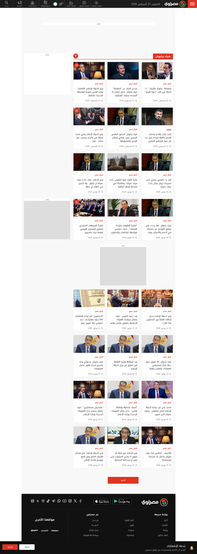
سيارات (131, 530)
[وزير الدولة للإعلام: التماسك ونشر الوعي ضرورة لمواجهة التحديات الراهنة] (89, 71)
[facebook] (80, 501)
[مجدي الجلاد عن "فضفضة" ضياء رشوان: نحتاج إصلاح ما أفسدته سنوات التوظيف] (123, 71)
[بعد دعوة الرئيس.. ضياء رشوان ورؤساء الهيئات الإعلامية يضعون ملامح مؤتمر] (123, 298)
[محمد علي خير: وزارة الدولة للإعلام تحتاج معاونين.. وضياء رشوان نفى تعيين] (157, 389)
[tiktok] (48, 501)
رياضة (165, 530)
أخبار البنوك (129, 520)
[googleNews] (32, 501)
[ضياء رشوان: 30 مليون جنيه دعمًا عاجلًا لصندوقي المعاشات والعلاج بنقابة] (157, 344)
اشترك (10, 547)
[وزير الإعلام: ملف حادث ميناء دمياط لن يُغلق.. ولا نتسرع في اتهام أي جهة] (89, 162)
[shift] (34, 531)
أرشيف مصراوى (84, 5)
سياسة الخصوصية (90, 535)
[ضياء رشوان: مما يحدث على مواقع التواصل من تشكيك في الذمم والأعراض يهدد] (157, 208)
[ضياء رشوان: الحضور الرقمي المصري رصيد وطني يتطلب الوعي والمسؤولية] (123, 116)
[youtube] (64, 501)
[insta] (70, 501)
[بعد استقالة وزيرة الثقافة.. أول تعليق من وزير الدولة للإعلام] (123, 344)
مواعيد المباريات (96, 5)
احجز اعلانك (93, 530)
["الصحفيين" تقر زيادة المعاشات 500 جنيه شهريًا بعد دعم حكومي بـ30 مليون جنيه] (89, 298)
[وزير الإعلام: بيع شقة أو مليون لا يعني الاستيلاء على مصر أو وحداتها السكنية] (123, 435)
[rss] (37, 501)
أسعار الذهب (32, 5)
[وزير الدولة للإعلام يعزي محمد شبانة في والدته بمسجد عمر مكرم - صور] (89, 116)
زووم (169, 129)
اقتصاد (165, 525)
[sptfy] (43, 501)
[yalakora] (55, 531)
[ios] (102, 501)
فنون (132, 525)
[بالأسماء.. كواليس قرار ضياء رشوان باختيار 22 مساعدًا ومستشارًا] (157, 435)
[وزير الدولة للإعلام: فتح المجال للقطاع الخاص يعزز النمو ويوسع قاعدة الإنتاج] (89, 435)
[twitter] (75, 501)
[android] (122, 501)
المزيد (123, 480)
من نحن (95, 520)
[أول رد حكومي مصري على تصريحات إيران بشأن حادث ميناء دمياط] (157, 162)
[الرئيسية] (175, 4)
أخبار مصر (167, 83)
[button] (192, 4)
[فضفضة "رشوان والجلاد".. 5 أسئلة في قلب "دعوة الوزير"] (157, 71)
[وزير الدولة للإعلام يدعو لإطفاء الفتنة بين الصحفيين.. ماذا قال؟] (157, 298)
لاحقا (27, 547)
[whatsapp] (58, 501)
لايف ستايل (163, 535)
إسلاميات (130, 535)
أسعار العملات (45, 5)
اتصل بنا (95, 525)
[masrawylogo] (152, 502)
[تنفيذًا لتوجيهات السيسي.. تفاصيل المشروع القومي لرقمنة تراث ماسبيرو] (89, 208)
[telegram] (53, 501)
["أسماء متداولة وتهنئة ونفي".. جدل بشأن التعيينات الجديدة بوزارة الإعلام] (123, 389)
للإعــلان (19, 5)
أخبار (166, 520)
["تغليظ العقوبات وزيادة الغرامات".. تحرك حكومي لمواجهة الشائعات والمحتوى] (123, 208)
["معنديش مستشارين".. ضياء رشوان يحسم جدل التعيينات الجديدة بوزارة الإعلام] (89, 389)
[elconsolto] (45, 531)
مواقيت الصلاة (71, 5)
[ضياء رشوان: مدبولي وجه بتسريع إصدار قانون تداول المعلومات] (89, 344)
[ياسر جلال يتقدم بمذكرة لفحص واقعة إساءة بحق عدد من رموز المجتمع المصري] (157, 116)
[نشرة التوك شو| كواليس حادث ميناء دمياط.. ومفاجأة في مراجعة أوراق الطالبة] (123, 162)
